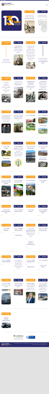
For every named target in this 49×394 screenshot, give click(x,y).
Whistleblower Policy (44, 344)
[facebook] (1, 0)
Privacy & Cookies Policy (35, 344)
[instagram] (3, 0)
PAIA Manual (39, 344)
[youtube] (4, 0)
